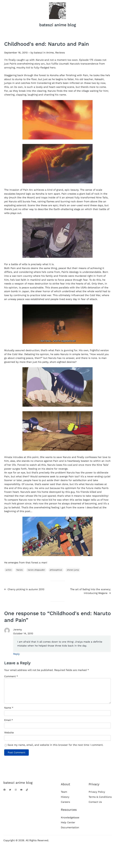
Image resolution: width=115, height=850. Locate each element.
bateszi (38, 52)
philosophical (56, 570)
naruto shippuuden (36, 570)
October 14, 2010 (23, 633)
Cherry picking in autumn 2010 (26, 589)
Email (8, 720)
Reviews (60, 52)
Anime (50, 52)
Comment (11, 676)
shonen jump (73, 570)
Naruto (19, 570)
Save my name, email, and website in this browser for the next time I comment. (55, 744)
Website (9, 732)
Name (8, 707)
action (9, 570)
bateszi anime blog (57, 24)
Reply (16, 653)
